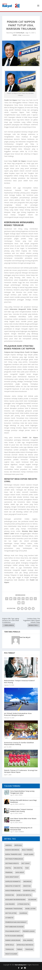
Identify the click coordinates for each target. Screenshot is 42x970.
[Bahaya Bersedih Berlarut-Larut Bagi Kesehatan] (6, 801)
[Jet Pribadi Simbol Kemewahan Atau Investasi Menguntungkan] (21, 699)
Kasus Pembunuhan (12, 890)
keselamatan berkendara (15, 900)
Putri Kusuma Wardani (14, 936)
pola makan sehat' (12, 931)
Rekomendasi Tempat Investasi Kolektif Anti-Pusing (19, 681)
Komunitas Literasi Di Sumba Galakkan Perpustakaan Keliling (19, 743)
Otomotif (9, 918)
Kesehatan (9, 895)
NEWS (15, 35)
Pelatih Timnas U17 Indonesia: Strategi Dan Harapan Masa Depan (21, 771)
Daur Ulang (28, 854)
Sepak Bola (9, 945)
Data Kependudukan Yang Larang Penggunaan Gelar (22, 792)
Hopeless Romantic (12, 881)
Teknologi (9, 949)
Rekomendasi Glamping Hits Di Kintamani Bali (21, 828)
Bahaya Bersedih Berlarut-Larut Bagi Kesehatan (23, 801)
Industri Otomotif (12, 886)
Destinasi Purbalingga (14, 859)
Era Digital (18, 868)
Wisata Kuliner (11, 954)
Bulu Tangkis (27, 850)
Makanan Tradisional (13, 909)
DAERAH (21, 832)
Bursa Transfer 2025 (13, 854)
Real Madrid (28, 940)
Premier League (29, 931)
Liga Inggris (10, 904)
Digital (8, 868)
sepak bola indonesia (25, 945)
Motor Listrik (11, 913)
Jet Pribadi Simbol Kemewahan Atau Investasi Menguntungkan (18, 714)
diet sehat (26, 863)
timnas (19, 949)
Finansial (9, 872)
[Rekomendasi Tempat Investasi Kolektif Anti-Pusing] (21, 667)
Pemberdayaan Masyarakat (16, 922)
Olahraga (23, 913)
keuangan (32, 900)
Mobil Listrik (30, 909)
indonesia (27, 881)
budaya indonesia (12, 850)
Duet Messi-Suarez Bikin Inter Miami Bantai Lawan (23, 819)
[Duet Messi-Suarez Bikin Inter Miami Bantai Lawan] (6, 819)
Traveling (29, 949)
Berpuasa (18, 845)
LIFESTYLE (21, 804)
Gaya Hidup (19, 872)
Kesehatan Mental (24, 895)
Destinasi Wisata (12, 863)
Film (27, 868)
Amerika (8, 845)
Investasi (27, 886)
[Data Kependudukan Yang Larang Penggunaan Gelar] (6, 792)
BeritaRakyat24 (20, 965)
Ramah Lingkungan (12, 940)
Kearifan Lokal (29, 890)
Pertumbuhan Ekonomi (14, 927)
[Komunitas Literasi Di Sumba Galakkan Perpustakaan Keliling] (21, 730)
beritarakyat (20, 33)
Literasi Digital (23, 904)
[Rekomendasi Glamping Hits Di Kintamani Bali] (6, 829)
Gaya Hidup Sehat (12, 877)
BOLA (20, 822)
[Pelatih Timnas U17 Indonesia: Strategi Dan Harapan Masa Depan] (21, 758)
